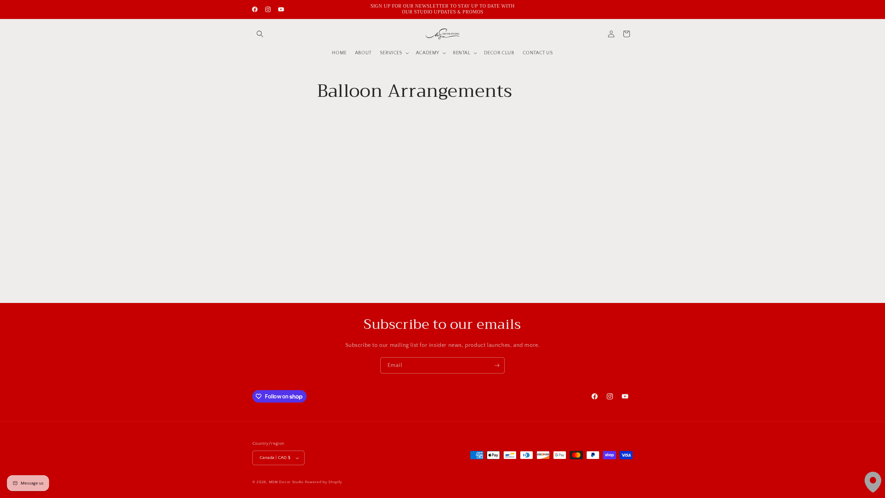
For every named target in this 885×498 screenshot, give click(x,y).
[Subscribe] (496, 365)
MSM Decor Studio (286, 482)
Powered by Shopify (324, 482)
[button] (260, 34)
